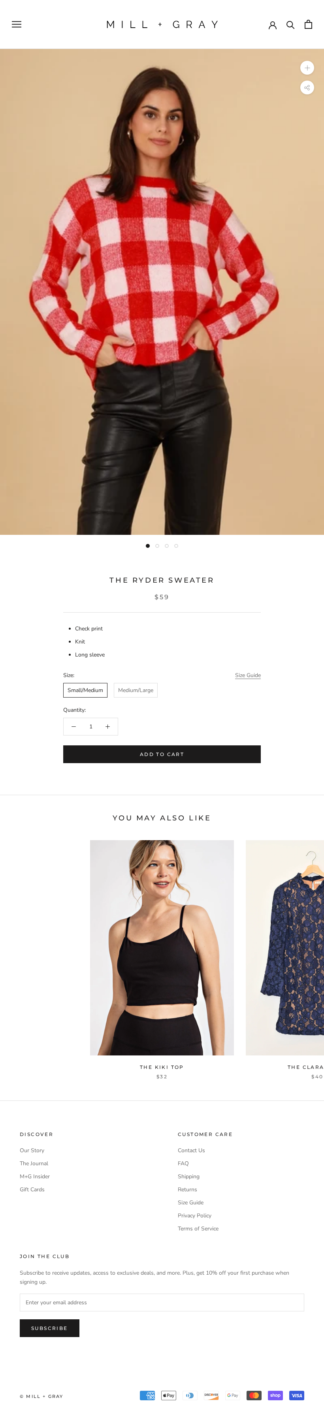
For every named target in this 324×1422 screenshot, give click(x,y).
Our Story (32, 1150)
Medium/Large (135, 690)
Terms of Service (198, 1228)
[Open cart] (308, 24)
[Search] (290, 24)
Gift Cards (32, 1189)
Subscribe (49, 1328)
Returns (187, 1189)
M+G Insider (35, 1176)
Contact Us (191, 1150)
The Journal (34, 1163)
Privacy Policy (194, 1215)
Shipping (189, 1176)
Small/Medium (85, 690)
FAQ (183, 1163)
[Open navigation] (16, 24)
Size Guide (248, 675)
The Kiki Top (162, 1067)
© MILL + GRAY (42, 1396)
